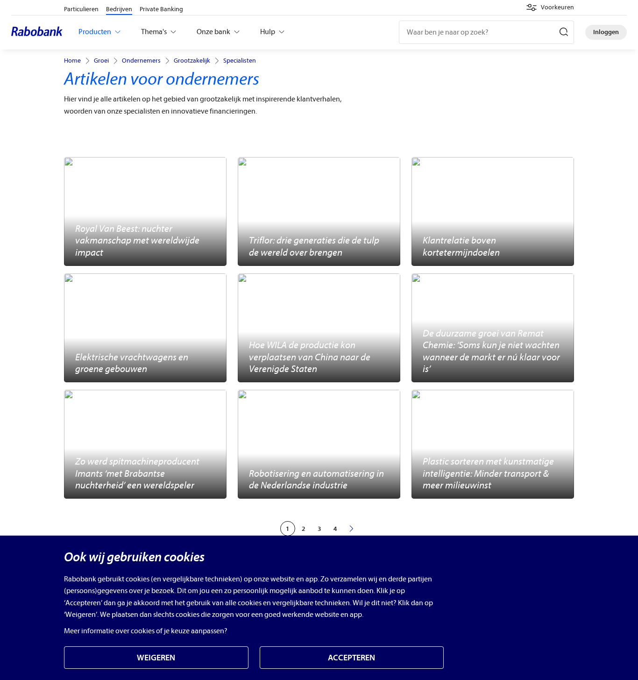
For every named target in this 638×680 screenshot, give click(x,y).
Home (72, 60)
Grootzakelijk (192, 60)
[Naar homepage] (39, 32)
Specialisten (239, 60)
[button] (550, 7)
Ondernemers (141, 60)
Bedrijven (119, 9)
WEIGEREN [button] (156, 658)
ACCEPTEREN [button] (351, 658)
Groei (101, 60)
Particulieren (81, 9)
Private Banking (161, 9)
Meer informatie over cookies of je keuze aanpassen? (145, 631)
